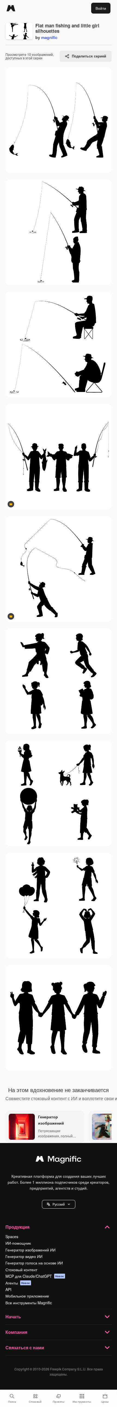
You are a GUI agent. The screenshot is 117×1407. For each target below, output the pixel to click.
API (8, 1289)
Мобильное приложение (27, 1296)
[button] (58, 1204)
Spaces (11, 1236)
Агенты (17, 1283)
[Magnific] (11, 8)
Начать (13, 1316)
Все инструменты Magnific (28, 1302)
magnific (49, 37)
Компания (16, 1332)
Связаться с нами (24, 1347)
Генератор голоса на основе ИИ (34, 1263)
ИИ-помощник (18, 1243)
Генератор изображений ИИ (30, 1250)
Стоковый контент (21, 1269)
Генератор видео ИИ (23, 1256)
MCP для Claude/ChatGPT (34, 1276)
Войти (101, 8)
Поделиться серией (89, 56)
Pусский (59, 1204)
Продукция (17, 1227)
